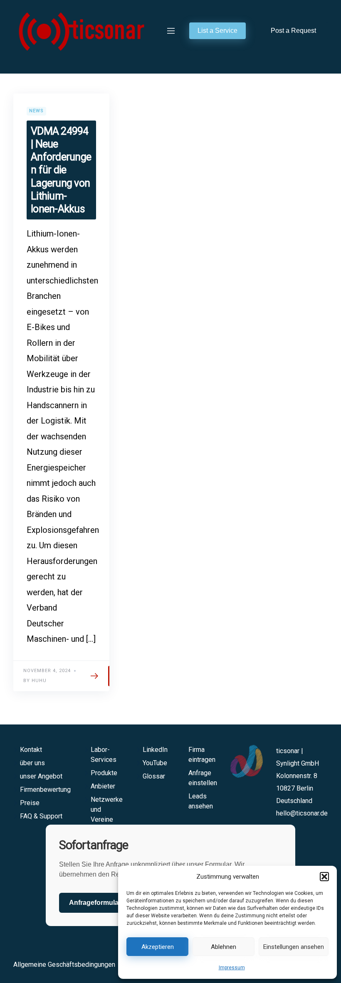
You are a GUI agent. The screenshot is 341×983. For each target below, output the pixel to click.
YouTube (155, 763)
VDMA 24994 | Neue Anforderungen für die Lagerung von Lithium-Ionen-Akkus (61, 170)
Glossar (154, 776)
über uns (32, 763)
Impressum (232, 968)
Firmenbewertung (45, 789)
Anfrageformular (95, 902)
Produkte (104, 773)
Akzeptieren (157, 947)
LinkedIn (155, 750)
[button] (324, 876)
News (36, 110)
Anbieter (103, 786)
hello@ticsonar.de (302, 813)
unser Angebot (41, 776)
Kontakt (31, 750)
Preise (30, 803)
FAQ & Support (41, 816)
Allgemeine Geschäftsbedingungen (64, 964)
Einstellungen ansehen (293, 947)
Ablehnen (223, 947)
